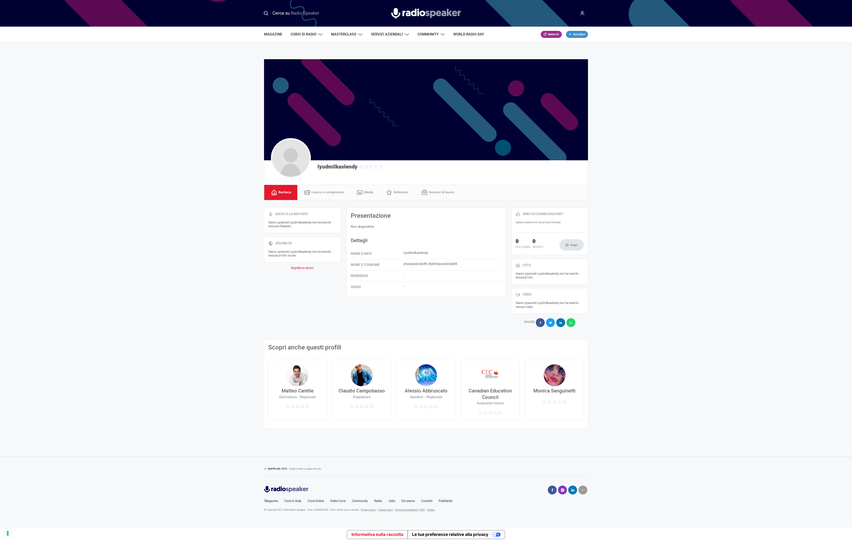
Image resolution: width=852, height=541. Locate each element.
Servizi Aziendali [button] (387, 34)
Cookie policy (385, 510)
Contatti (426, 501)
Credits (431, 510)
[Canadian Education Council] (490, 390)
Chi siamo (408, 501)
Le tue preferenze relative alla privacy (450, 534)
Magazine (273, 34)
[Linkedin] (572, 490)
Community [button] (428, 34)
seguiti (537, 244)
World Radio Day (468, 34)
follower (523, 244)
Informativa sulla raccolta (377, 534)
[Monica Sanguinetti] (554, 390)
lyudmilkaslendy (337, 167)
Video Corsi (338, 501)
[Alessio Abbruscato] (426, 390)
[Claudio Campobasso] (362, 390)
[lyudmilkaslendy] (291, 158)
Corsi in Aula (292, 501)
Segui (574, 245)
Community (360, 501)
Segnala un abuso (302, 268)
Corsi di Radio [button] (303, 34)
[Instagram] (562, 490)
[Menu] (582, 13)
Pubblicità (445, 501)
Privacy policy (368, 510)
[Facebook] (552, 490)
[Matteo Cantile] (297, 390)
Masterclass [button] (343, 34)
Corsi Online (316, 501)
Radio (378, 501)
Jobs (391, 501)
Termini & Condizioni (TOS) (410, 510)
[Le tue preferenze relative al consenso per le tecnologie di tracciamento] (8, 533)
